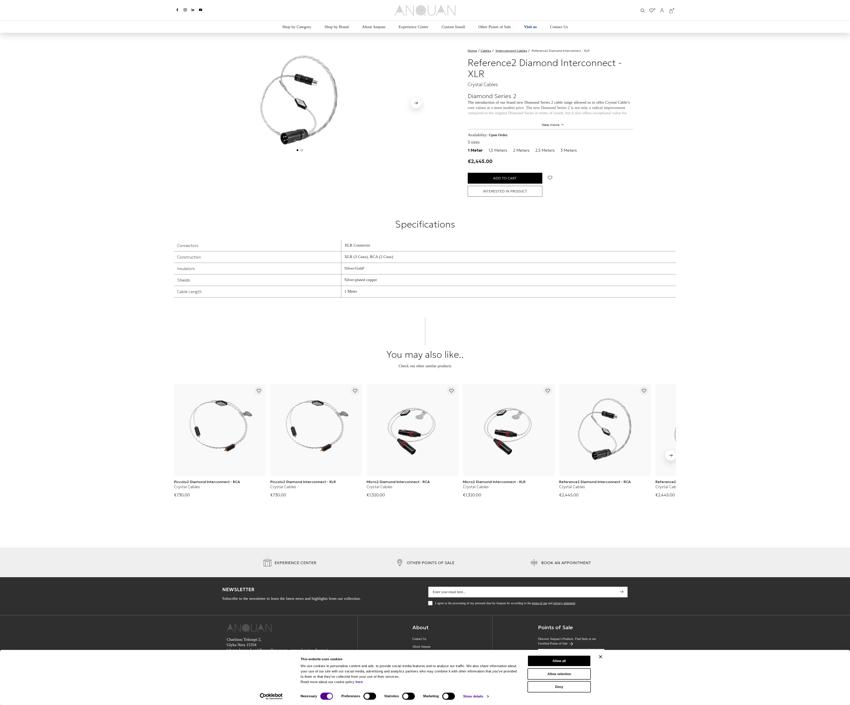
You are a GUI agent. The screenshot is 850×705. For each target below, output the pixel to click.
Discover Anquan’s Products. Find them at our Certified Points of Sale (567, 641)
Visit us (530, 27)
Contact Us (559, 27)
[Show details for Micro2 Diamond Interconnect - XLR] (509, 430)
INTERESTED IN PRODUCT (505, 191)
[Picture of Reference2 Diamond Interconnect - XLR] (299, 101)
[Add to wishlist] (258, 391)
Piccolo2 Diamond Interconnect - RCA (207, 482)
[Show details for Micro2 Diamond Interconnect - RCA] (412, 430)
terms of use (539, 603)
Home (472, 51)
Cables (486, 51)
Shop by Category (296, 27)
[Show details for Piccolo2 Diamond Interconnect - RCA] (220, 430)
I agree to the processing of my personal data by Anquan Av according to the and (505, 603)
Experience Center (413, 27)
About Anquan (373, 27)
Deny (559, 687)
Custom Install (453, 27)
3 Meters (568, 150)
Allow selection (559, 674)
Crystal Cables (483, 84)
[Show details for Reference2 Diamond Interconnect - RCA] (605, 430)
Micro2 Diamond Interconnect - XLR (494, 482)
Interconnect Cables (511, 51)
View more (550, 124)
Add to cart (505, 178)
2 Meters (521, 150)
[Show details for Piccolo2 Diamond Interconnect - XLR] (316, 430)
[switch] (369, 696)
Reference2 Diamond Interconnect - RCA (595, 482)
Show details (473, 696)
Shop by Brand (337, 27)
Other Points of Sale (494, 27)
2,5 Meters (545, 150)
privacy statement (564, 603)
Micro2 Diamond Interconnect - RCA (398, 482)
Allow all (559, 661)
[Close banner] (600, 656)
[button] (183, 102)
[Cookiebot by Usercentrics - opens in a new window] (271, 696)
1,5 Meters (498, 150)
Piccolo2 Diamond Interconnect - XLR (303, 482)
